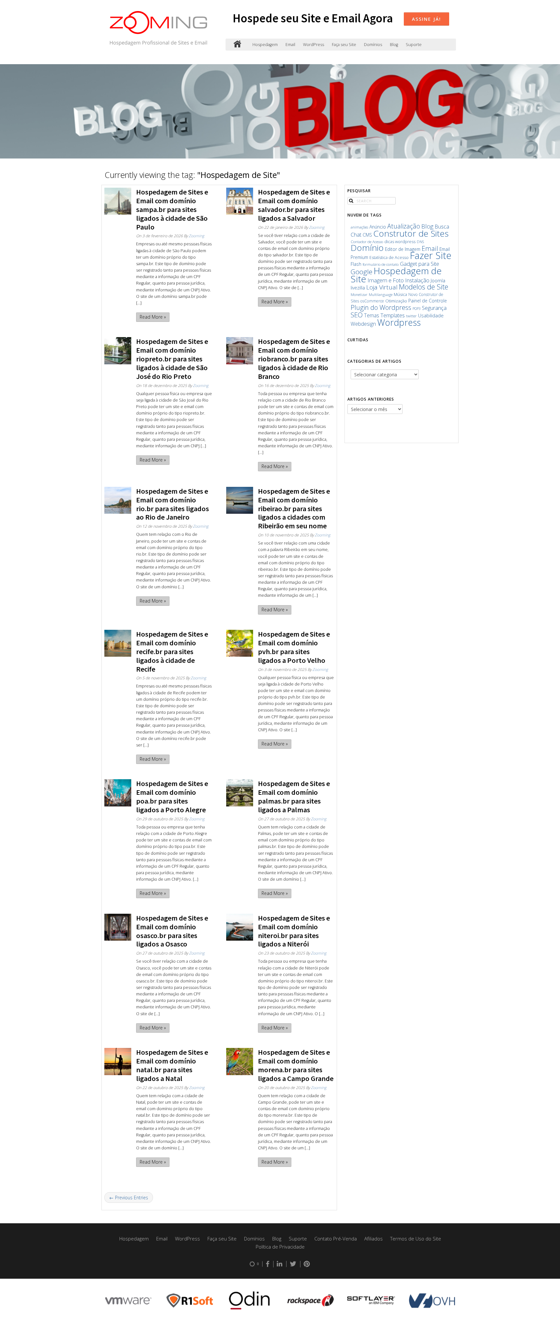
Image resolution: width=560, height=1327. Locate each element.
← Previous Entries (128, 1197)
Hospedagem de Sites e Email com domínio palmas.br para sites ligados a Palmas (294, 796)
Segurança (434, 307)
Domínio (367, 247)
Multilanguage (380, 294)
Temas (371, 315)
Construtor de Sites (411, 233)
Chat (356, 234)
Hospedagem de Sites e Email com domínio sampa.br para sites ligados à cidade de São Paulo (172, 209)
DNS (420, 241)
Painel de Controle (427, 301)
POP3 (417, 308)
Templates (392, 315)
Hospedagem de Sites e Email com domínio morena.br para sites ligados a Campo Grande (295, 1065)
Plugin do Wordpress (381, 307)
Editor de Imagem (402, 249)
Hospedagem (265, 44)
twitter (411, 315)
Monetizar (359, 294)
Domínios (373, 44)
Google (361, 271)
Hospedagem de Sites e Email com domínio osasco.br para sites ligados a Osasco (172, 931)
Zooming (196, 235)
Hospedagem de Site (396, 274)
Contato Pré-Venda (335, 1238)
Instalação (417, 280)
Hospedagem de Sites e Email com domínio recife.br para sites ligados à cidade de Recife (172, 651)
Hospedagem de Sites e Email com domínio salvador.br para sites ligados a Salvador (294, 205)
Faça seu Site (344, 44)
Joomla (438, 280)
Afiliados (373, 1238)
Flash (356, 264)
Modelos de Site (423, 286)
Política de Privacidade (280, 1246)
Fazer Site (430, 255)
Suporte (414, 44)
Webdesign (363, 323)
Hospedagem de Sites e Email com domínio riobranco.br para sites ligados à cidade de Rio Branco (294, 359)
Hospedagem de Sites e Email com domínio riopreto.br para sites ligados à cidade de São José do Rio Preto (172, 359)
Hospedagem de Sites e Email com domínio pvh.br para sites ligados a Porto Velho (294, 647)
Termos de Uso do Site (415, 1238)
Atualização (403, 226)
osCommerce (372, 301)
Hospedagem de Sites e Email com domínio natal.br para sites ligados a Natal (172, 1065)
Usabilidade (431, 315)
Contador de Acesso (367, 241)
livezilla (358, 288)
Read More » (153, 317)
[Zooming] (237, 44)
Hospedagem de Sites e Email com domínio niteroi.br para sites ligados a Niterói (294, 931)
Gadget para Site (419, 263)
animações (359, 227)
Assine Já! (426, 19)
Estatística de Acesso (389, 257)
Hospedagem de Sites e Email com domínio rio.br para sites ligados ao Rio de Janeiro (172, 504)
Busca (442, 226)
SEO (357, 314)
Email (290, 44)
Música (400, 294)
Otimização (396, 301)
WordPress (313, 44)
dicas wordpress (399, 241)
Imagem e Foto (386, 280)
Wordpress (399, 322)
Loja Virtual (382, 287)
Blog (394, 44)
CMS (367, 235)
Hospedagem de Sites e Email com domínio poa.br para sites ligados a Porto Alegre (172, 796)
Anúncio (377, 227)
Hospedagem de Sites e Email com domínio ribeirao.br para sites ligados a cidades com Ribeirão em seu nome (294, 509)
